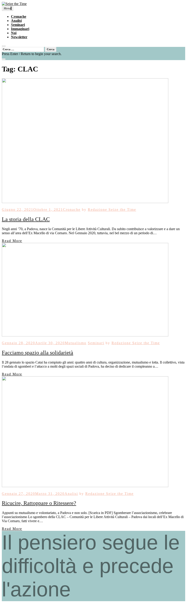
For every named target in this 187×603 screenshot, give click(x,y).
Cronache (18, 16)
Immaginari (20, 29)
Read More (12, 241)
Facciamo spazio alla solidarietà (37, 353)
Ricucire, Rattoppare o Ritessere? (39, 503)
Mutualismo (75, 343)
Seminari (18, 25)
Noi (13, 33)
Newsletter (19, 37)
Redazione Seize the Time (112, 209)
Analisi (16, 21)
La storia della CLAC (26, 219)
